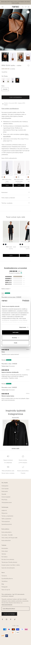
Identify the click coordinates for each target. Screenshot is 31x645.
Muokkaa (14, 337)
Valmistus (4, 554)
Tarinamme (4, 575)
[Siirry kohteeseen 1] (5, 57)
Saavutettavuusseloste (7, 524)
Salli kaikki (15, 332)
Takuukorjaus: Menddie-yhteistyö (9, 562)
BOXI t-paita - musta (11, 247)
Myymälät (4, 494)
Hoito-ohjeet (5, 551)
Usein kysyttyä (5, 488)
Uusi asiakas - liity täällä (7, 535)
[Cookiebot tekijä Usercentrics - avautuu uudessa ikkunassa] (22, 301)
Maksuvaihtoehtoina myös (8, 470)
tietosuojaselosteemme (7, 604)
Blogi (3, 584)
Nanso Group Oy (6, 589)
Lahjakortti (4, 510)
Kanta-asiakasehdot (6, 540)
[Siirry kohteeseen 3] (20, 57)
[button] (5, 69)
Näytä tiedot (22, 327)
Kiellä (15, 343)
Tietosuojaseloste (6, 521)
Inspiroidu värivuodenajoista (8, 568)
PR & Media (4, 499)
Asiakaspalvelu (5, 485)
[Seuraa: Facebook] (2, 619)
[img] (5, 349)
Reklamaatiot (5, 491)
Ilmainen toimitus (23, 460)
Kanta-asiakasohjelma (6, 532)
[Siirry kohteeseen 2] (12, 57)
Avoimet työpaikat (6, 497)
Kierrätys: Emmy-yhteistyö (8, 559)
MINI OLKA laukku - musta (7, 180)
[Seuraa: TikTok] (15, 619)
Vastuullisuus (4, 581)
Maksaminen (4, 513)
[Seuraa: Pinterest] (10, 619)
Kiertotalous (4, 556)
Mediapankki (4, 587)
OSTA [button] (11, 255)
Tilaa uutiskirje (9, 614)
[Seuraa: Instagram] (6, 619)
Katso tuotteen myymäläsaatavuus (10, 108)
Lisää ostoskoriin (15, 97)
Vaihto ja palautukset (6, 518)
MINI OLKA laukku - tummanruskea (19, 180)
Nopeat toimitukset (8, 460)
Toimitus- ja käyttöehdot (7, 516)
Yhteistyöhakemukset (7, 502)
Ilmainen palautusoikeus (23, 470)
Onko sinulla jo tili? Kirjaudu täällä (9, 537)
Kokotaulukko (5, 548)
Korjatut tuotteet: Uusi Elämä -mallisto (11, 565)
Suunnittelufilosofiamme (7, 578)
